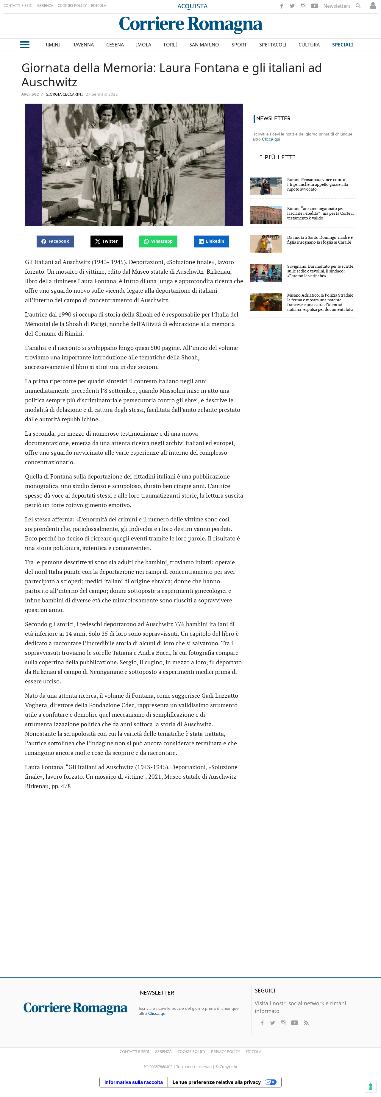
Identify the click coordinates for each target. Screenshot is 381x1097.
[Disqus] (190, 886)
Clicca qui (271, 139)
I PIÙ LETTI (278, 157)
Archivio (30, 94)
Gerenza (163, 1051)
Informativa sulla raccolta (133, 1082)
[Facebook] (282, 6)
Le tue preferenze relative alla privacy (217, 1082)
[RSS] (306, 1023)
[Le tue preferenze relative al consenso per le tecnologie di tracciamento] (370, 1086)
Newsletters (337, 6)
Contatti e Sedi (134, 1051)
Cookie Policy (191, 1051)
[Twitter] (292, 6)
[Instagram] (303, 6)
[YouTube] (315, 6)
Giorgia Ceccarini (63, 94)
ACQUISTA (192, 6)
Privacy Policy (225, 1051)
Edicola (253, 1051)
